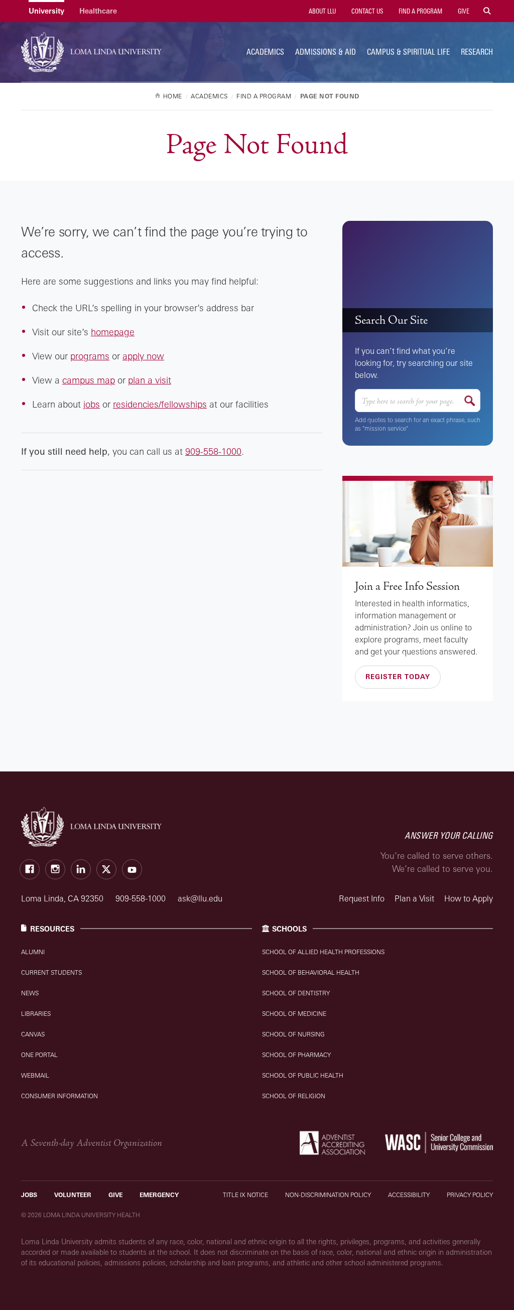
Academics (265, 52)
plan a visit (149, 379)
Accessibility (409, 1195)
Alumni (33, 952)
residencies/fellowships (160, 404)
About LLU (321, 11)
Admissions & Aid (325, 52)
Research (477, 52)
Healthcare (98, 11)
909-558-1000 (213, 451)
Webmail (35, 1075)
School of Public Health (302, 1075)
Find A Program (419, 11)
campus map (88, 379)
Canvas (33, 1034)
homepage (113, 331)
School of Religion (293, 1096)
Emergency (159, 1195)
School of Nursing (293, 1034)
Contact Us (366, 11)
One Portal (39, 1055)
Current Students (51, 972)
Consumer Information (59, 1096)
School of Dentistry (296, 993)
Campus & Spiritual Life (408, 52)
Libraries (36, 1013)
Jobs (29, 1195)
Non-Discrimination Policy (328, 1195)
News (30, 993)
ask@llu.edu (200, 898)
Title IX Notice (245, 1195)
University (46, 11)
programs (89, 355)
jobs (91, 404)
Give (462, 11)
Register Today (397, 677)
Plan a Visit (414, 898)
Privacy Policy (470, 1195)
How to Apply (468, 898)
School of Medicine (294, 1013)
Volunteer (72, 1195)
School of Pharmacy (296, 1055)
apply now (143, 355)
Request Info (361, 898)
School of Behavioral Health (310, 972)
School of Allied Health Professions (323, 952)
